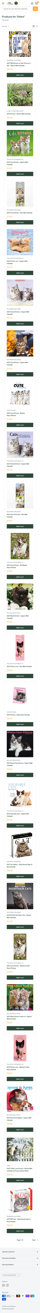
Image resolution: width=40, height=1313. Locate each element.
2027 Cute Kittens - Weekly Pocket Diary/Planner (18, 967)
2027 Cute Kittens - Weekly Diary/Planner (16, 414)
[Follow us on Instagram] (7, 1285)
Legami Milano (11, 712)
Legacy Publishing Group (15, 111)
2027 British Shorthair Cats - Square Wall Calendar (19, 916)
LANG (8, 1165)
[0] (36, 3)
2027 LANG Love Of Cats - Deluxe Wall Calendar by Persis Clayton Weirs (19, 1170)
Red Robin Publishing (14, 210)
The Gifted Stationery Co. (15, 159)
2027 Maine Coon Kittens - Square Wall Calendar (20, 764)
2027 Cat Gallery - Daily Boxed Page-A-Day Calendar (20, 865)
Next (34, 1240)
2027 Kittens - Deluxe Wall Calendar (19, 114)
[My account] (32, 3)
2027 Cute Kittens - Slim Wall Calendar (20, 213)
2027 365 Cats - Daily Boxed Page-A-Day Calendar (19, 1220)
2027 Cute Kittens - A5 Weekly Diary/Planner (17, 566)
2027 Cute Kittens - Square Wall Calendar (17, 163)
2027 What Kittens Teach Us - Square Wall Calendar (19, 1018)
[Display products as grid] (34, 26)
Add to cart (20, 75)
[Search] (35, 9)
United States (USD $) (9, 1275)
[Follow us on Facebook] (3, 1285)
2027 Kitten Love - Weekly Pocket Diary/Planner (18, 1068)
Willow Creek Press (13, 613)
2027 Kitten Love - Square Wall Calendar (17, 262)
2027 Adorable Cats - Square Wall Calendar (18, 815)
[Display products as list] (37, 26)
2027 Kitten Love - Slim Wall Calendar (19, 666)
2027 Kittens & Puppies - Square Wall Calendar (19, 1119)
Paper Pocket (11, 410)
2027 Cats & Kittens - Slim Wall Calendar (17, 515)
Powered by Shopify (8, 1309)
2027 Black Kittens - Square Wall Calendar (18, 617)
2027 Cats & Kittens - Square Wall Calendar (18, 313)
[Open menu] (3, 3)
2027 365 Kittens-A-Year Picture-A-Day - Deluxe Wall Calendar (19, 64)
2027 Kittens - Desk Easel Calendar (18, 715)
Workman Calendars (14, 60)
